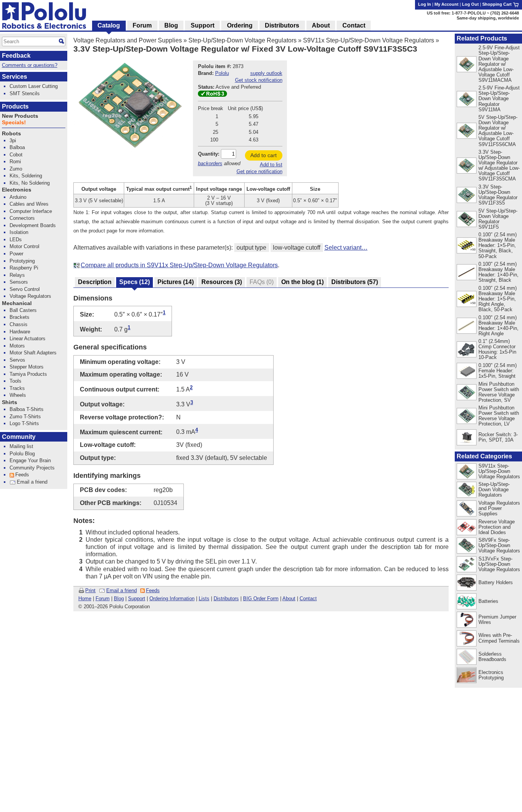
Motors (17, 346)
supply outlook (266, 73)
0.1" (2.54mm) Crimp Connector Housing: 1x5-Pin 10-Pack (497, 349)
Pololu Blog (22, 453)
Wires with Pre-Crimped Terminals (499, 637)
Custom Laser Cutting (34, 86)
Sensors (19, 282)
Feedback (16, 55)
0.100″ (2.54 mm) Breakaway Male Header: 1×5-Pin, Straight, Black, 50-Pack (497, 245)
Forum (103, 598)
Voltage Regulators (30, 296)
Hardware (20, 332)
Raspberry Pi (24, 268)
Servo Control (25, 289)
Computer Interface (31, 211)
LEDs (16, 239)
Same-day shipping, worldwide (488, 18)
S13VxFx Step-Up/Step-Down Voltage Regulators (499, 564)
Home (84, 598)
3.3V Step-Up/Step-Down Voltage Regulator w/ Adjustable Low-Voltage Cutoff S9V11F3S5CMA (499, 165)
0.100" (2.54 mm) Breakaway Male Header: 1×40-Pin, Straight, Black (498, 272)
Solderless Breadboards (492, 656)
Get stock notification (258, 80)
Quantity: (208, 154)
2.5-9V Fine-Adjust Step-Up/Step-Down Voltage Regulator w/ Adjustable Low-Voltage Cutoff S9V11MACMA (499, 64)
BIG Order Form (261, 598)
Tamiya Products (28, 374)
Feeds (153, 590)
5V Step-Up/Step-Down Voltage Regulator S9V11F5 (497, 219)
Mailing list (21, 446)
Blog (119, 598)
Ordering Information (172, 598)
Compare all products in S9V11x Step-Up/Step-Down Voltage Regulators (179, 265)
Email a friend (121, 590)
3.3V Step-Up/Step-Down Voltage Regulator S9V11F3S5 (497, 195)
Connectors (22, 218)
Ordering (240, 25)
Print (90, 590)
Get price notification (259, 171)
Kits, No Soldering (30, 183)
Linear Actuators (27, 338)
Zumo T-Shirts (25, 416)
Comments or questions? (29, 65)
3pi (13, 140)
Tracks (17, 388)
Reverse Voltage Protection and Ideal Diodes (496, 527)
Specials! (14, 122)
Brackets (19, 317)
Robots (11, 133)
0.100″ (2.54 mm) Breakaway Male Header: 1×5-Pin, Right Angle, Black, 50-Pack (497, 298)
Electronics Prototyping (491, 674)
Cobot (16, 155)
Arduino (18, 197)
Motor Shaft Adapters (33, 353)
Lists (204, 598)
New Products (20, 116)
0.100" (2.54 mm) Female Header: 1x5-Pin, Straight (497, 370)
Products (15, 106)
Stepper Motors (27, 367)
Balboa (17, 147)
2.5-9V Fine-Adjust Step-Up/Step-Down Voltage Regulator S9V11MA (499, 98)
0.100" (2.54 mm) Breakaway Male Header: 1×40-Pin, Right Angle (498, 325)
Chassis (19, 324)
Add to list (271, 164)
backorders (210, 163)
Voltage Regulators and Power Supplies (127, 40)
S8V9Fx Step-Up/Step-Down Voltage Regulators (499, 545)
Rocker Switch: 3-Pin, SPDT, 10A (498, 437)
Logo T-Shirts (24, 423)
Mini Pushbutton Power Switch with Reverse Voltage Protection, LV (498, 416)
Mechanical (17, 303)
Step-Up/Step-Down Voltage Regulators (242, 40)
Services (14, 76)
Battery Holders (495, 582)
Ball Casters (23, 310)
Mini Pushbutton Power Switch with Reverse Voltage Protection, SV (498, 392)
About (288, 598)
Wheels (18, 395)
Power (16, 254)
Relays (17, 275)
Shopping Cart (497, 4)
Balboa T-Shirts (27, 409)
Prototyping (22, 261)
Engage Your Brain (30, 460)
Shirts (9, 402)
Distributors (226, 598)
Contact (308, 598)
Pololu (222, 73)
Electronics (16, 190)
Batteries (488, 601)
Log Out (470, 4)
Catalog (108, 25)
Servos (17, 360)
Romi (15, 161)
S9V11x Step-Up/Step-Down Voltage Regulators (368, 40)
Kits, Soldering (26, 176)
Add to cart (263, 155)
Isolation (19, 232)
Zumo (16, 169)
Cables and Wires (29, 204)
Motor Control (24, 246)
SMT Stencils (25, 93)
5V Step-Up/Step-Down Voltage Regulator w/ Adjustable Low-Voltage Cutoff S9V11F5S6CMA (497, 130)
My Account (446, 4)
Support (136, 598)
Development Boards (33, 225)
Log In (424, 4)
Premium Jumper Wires (497, 619)
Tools (15, 381)
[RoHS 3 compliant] (212, 95)
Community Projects (32, 468)
